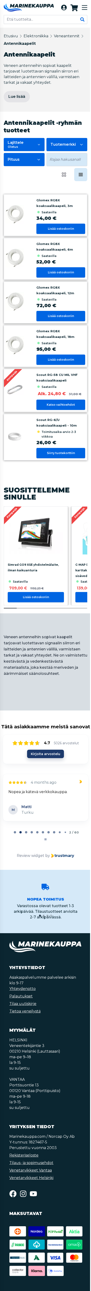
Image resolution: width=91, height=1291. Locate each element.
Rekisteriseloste (23, 1155)
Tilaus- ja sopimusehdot (31, 1163)
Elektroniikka (36, 36)
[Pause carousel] (45, 839)
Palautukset (21, 996)
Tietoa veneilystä (25, 1011)
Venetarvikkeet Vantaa (30, 1170)
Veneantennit (67, 36)
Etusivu (11, 36)
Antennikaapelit (20, 43)
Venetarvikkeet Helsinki (31, 1178)
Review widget (30, 855)
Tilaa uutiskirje (22, 1003)
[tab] (15, 832)
